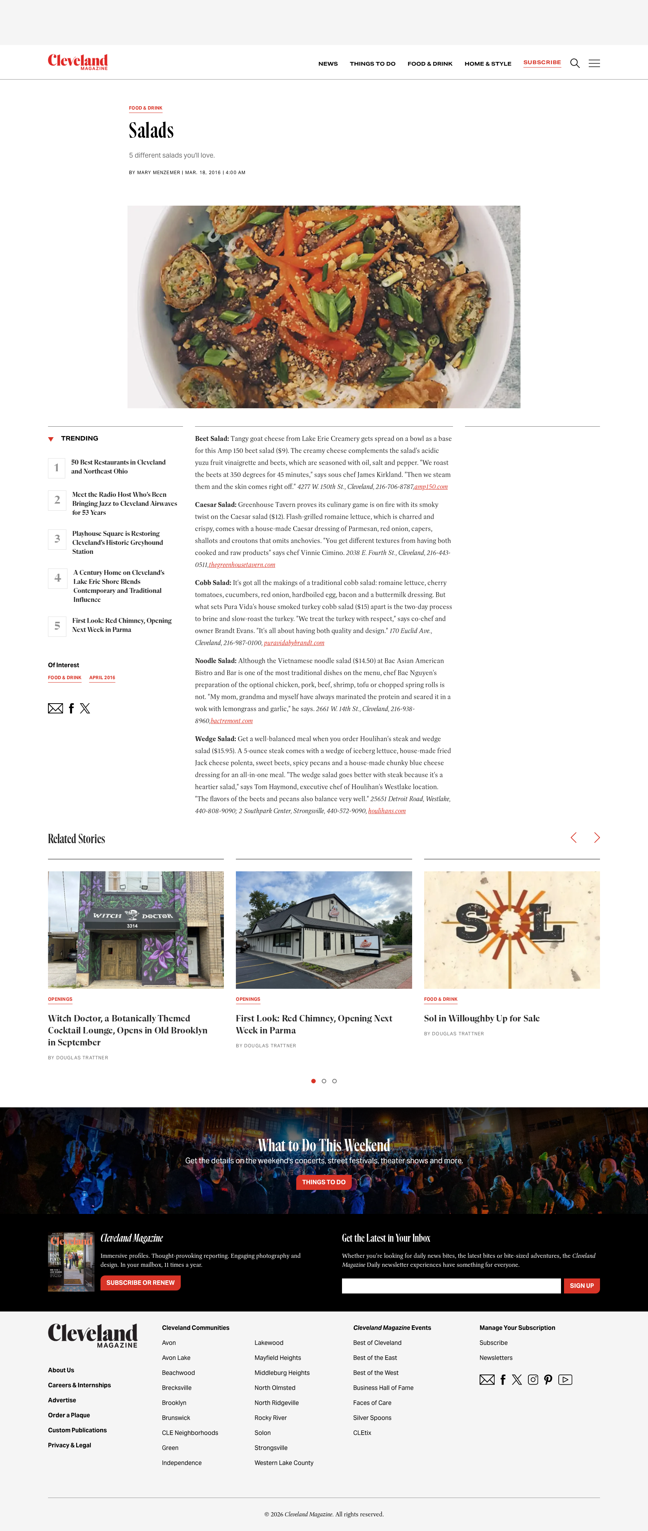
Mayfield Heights (278, 1358)
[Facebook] (503, 1380)
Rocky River (271, 1418)
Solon (263, 1433)
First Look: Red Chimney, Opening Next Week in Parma (122, 625)
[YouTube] (565, 1380)
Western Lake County (284, 1463)
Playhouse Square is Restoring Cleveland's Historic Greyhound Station (117, 543)
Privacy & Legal (69, 1445)
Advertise (62, 1400)
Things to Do (373, 63)
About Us (61, 1370)
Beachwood (178, 1373)
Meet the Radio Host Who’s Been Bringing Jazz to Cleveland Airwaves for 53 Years (124, 504)
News (328, 63)
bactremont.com (232, 721)
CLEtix (362, 1433)
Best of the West (376, 1373)
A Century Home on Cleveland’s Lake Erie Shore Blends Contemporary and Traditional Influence (119, 586)
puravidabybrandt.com (294, 643)
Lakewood (269, 1343)
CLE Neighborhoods (190, 1433)
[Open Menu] (594, 64)
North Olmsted (275, 1388)
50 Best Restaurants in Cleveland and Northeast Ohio (118, 467)
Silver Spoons (372, 1418)
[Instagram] (533, 1380)
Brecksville (177, 1388)
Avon (169, 1343)
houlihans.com (387, 811)
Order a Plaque (69, 1415)
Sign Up (582, 1286)
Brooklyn (174, 1403)
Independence (182, 1463)
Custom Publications (77, 1430)
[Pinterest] (548, 1380)
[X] (517, 1380)
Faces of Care (372, 1403)
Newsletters (496, 1358)
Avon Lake (176, 1358)
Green (170, 1448)
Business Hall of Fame (383, 1388)
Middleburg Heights (282, 1373)
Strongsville (271, 1448)
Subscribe (542, 62)
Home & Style (488, 63)
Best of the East (375, 1358)
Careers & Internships (79, 1385)
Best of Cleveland (377, 1343)
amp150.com (431, 487)
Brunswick (176, 1418)
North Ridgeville (277, 1403)
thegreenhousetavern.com (242, 565)
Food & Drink (430, 63)
